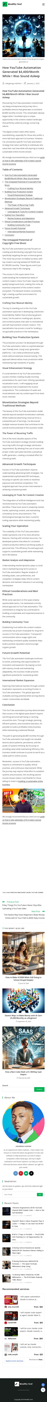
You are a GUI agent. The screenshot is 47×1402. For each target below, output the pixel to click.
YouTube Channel (37, 892)
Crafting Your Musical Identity (20, 188)
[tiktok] (31, 1173)
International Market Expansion (21, 231)
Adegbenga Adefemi (13, 83)
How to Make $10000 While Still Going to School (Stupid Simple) (23, 978)
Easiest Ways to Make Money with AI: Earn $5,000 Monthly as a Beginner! (23, 1016)
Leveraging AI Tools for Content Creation (25, 211)
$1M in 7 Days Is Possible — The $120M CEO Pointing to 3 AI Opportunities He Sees (28, 1237)
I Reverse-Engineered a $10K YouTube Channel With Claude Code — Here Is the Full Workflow (28, 1210)
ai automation (12, 892)
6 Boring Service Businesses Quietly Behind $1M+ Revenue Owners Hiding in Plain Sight (28, 1250)
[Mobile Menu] (43, 4)
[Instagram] (15, 1173)
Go (40, 1195)
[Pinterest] (21, 1173)
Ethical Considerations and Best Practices (22, 221)
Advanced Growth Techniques (17, 208)
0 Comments (28, 1215)
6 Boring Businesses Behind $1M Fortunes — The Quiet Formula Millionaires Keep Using (25, 1263)
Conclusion (9, 235)
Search (5, 1085)
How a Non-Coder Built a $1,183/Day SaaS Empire (23, 1073)
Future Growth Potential (15, 228)
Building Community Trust (19, 225)
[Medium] (26, 1173)
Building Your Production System (19, 191)
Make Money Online (24, 892)
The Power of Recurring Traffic (21, 205)
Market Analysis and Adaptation (21, 218)
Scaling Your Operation (15, 215)
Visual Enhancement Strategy (20, 195)
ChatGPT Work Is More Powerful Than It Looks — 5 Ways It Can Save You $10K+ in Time (28, 1223)
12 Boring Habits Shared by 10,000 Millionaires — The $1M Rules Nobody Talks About (27, 1277)
